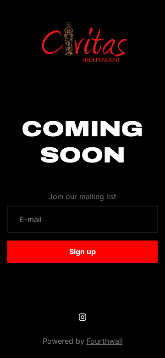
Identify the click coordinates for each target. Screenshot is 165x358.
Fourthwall (105, 341)
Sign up (82, 251)
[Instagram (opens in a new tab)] (83, 317)
